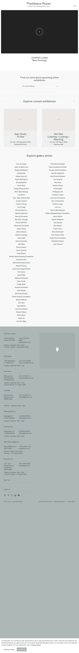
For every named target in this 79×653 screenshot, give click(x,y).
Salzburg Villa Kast (9, 411)
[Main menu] (74, 6)
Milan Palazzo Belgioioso (11, 442)
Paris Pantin (7, 371)
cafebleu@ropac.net (25, 397)
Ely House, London (10, 334)
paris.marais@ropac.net (26, 363)
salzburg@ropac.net (25, 418)
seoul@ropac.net (24, 465)
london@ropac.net (25, 342)
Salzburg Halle (8, 426)
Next (74, 101)
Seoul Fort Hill (8, 459)
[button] (57, 350)
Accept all (21, 649)
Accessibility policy (17, 501)
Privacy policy (7, 501)
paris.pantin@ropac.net (26, 378)
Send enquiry (56, 86)
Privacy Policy (36, 645)
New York (7, 480)
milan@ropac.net (24, 448)
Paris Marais (7, 356)
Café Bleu (7, 390)
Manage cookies (9, 649)
